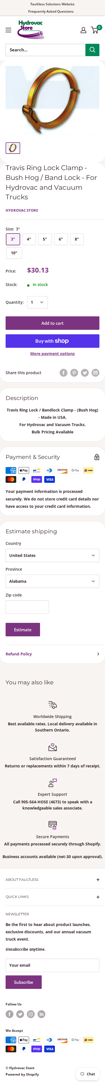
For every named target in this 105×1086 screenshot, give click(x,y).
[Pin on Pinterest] (74, 373)
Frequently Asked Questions (51, 11)
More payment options (52, 353)
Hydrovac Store (22, 210)
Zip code (14, 595)
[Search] (92, 50)
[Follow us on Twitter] (20, 1014)
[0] (94, 30)
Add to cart (52, 323)
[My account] (83, 30)
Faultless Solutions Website (52, 4)
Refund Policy (19, 654)
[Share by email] (95, 373)
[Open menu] (8, 30)
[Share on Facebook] (63, 373)
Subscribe (23, 982)
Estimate (23, 629)
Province (14, 569)
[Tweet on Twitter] (85, 373)
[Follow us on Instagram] (31, 1014)
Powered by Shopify (22, 1074)
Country (13, 543)
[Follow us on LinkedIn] (41, 1014)
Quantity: (15, 302)
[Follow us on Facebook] (9, 1014)
